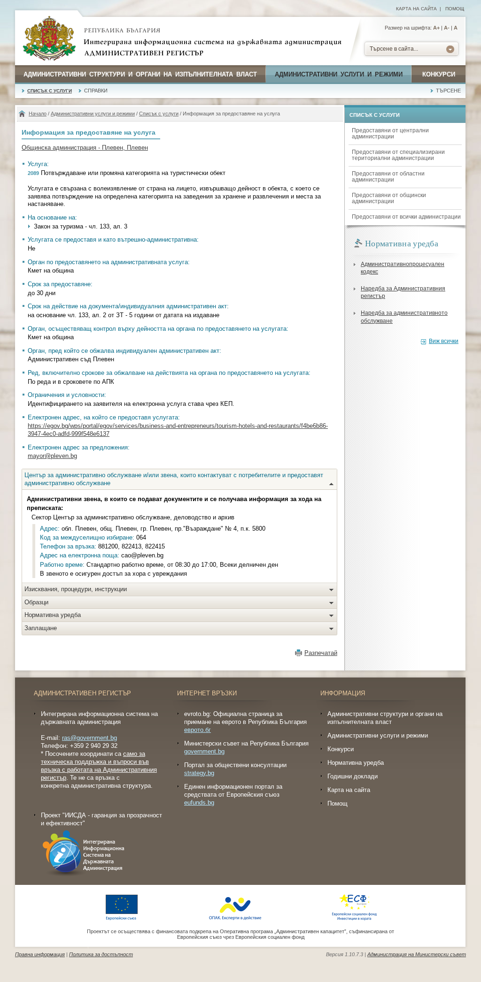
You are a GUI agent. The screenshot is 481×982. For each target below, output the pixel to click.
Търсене (448, 90)
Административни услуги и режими (339, 74)
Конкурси (438, 74)
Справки (96, 90)
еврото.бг (197, 729)
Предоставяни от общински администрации (389, 198)
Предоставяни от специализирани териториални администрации (398, 155)
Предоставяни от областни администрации (388, 177)
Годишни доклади (352, 776)
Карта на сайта (416, 8)
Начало (38, 113)
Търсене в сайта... (394, 49)
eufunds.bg (199, 802)
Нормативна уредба (52, 614)
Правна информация (40, 954)
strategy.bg (199, 772)
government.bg (204, 751)
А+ (436, 27)
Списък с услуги (49, 90)
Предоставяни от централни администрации (390, 133)
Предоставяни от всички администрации (406, 217)
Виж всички (443, 341)
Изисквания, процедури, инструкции (75, 589)
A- (447, 27)
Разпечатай (320, 652)
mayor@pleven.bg (52, 455)
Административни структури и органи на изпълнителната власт (140, 74)
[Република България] (49, 39)
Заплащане (40, 628)
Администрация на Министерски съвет (416, 954)
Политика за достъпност (101, 954)
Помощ (454, 8)
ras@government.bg (89, 737)
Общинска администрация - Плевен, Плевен (85, 147)
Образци (36, 602)
